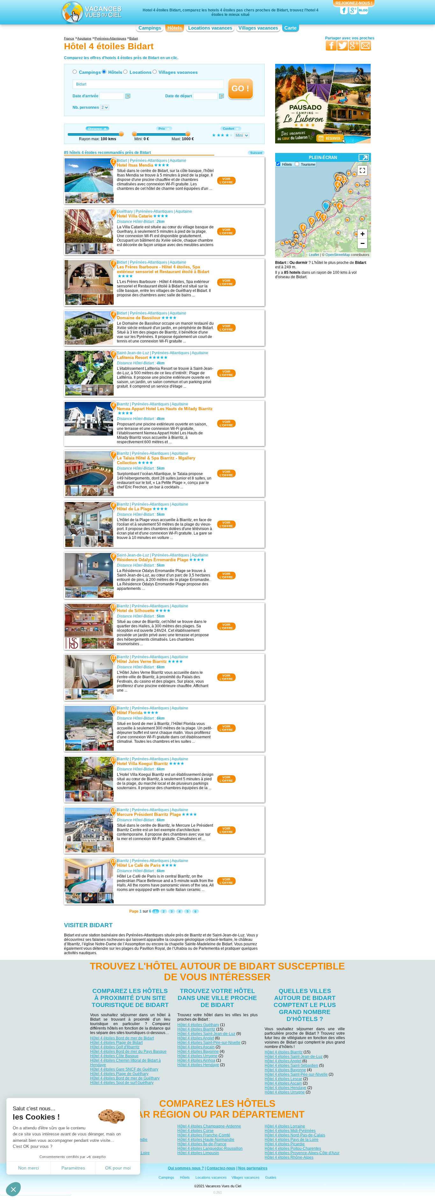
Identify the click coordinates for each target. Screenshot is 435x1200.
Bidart (122, 160)
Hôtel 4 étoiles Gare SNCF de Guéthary (124, 1069)
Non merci (28, 1167)
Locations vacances (210, 28)
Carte (290, 28)
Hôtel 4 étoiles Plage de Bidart (116, 1042)
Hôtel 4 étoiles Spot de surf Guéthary (121, 1082)
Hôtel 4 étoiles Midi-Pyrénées (290, 1130)
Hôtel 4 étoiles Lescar (283, 1079)
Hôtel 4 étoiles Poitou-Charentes (293, 1148)
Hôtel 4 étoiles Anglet (195, 1038)
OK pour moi (118, 1167)
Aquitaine (178, 160)
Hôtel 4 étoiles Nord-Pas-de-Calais (295, 1135)
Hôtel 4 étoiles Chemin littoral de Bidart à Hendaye (125, 1062)
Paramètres (73, 1167)
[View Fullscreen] (362, 170)
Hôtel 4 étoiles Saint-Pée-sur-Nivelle (208, 1042)
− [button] (362, 243)
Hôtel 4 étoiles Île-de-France (201, 1144)
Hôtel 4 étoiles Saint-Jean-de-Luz (206, 1033)
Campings (150, 28)
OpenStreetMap (337, 255)
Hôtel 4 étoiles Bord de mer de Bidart (122, 1038)
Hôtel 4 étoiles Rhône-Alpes (289, 1157)
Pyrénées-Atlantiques (148, 160)
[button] (13, 1189)
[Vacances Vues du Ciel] (91, 12)
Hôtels (175, 28)
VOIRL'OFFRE (226, 180)
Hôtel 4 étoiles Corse (195, 1130)
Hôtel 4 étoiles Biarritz (196, 1029)
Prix (162, 128)
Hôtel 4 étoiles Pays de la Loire (291, 1139)
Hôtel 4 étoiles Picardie (285, 1144)
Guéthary (125, 211)
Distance (95, 128)
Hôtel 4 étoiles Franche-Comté (203, 1135)
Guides (270, 1177)
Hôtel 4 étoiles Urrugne (197, 1056)
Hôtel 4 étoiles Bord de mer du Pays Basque (128, 1051)
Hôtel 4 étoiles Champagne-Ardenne (209, 1126)
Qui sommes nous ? (186, 1168)
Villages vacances (258, 28)
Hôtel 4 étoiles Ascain (196, 1047)
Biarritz (123, 404)
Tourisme (308, 164)
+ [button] (362, 234)
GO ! (240, 88)
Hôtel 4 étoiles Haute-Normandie (205, 1139)
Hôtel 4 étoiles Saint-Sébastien (291, 1065)
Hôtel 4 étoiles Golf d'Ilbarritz (114, 1047)
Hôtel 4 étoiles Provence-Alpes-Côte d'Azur (302, 1153)
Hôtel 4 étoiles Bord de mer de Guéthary (125, 1078)
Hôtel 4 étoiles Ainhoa (196, 1060)
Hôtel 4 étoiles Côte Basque (114, 1056)
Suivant (256, 153)
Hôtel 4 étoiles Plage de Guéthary (119, 1074)
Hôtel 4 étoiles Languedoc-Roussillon (210, 1148)
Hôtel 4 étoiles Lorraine (285, 1126)
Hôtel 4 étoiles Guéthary (198, 1025)
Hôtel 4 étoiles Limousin (198, 1153)
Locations (141, 72)
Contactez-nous (221, 1168)
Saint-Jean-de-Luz (133, 353)
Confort (228, 128)
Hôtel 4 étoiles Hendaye (198, 1065)
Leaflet (314, 255)
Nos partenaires (252, 1168)
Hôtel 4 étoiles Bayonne (198, 1051)
